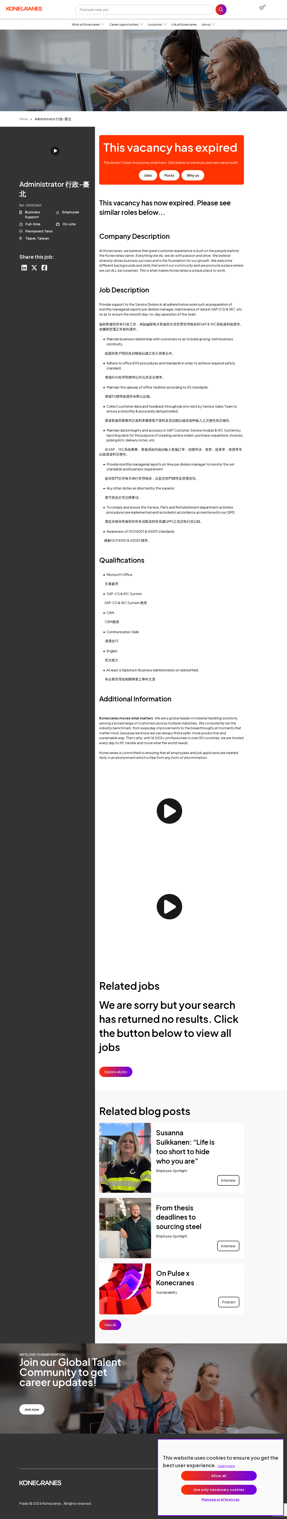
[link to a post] (125, 1158)
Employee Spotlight (171, 1170)
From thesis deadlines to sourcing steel (179, 1217)
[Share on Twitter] (34, 268)
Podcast (229, 1302)
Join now (32, 1409)
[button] (103, 24)
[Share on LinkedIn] (24, 268)
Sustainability (166, 1292)
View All (110, 1325)
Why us (193, 175)
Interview (228, 1180)
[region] (221, 1477)
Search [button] (221, 9)
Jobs (148, 175)
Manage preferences (220, 1499)
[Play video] (169, 811)
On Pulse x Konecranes (175, 1278)
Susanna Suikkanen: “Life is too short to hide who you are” (185, 1146)
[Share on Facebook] (44, 268)
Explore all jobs (115, 1072)
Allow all (218, 1475)
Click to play (55, 150)
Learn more (226, 1466)
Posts (169, 175)
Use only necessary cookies (219, 1489)
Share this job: (36, 256)
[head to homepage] (24, 9)
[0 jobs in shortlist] (261, 7)
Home (23, 119)
